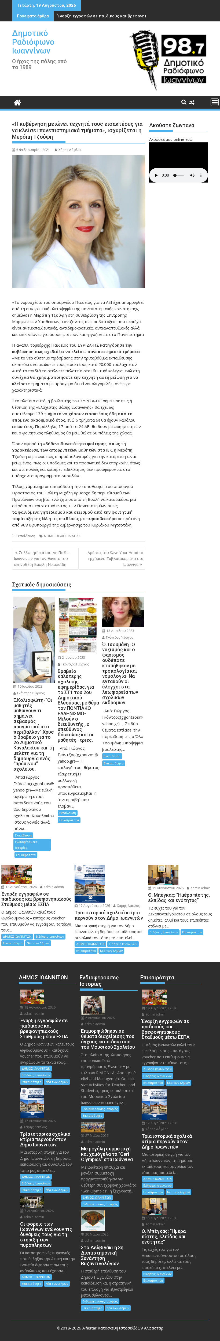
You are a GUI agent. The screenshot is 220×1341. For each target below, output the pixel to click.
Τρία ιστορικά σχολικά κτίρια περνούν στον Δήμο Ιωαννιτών (116, 15)
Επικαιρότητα (26, 855)
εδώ (189, 139)
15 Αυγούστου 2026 (168, 888)
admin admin (53, 887)
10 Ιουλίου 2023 (30, 686)
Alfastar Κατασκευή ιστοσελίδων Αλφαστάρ (122, 1328)
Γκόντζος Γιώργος (30, 693)
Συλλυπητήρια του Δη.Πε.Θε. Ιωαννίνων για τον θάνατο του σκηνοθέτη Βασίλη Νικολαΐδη (41, 558)
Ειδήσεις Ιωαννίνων (50, 936)
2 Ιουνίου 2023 (73, 657)
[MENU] (215, 102)
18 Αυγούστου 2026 (21, 887)
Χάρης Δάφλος (69, 149)
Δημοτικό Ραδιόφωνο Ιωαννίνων (33, 41)
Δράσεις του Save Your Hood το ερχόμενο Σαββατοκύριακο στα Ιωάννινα (115, 558)
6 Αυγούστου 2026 (100, 1018)
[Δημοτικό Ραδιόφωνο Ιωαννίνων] (17, 102)
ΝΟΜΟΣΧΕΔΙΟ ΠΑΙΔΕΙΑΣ (62, 536)
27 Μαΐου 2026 (96, 1135)
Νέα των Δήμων (38, 943)
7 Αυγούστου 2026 (39, 1211)
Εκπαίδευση (25, 536)
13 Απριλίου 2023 (120, 630)
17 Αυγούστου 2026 (94, 905)
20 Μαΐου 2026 (96, 1234)
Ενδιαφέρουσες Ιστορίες (26, 845)
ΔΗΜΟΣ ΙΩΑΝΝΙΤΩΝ (17, 936)
